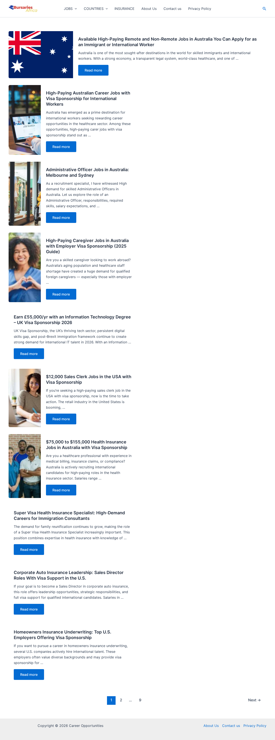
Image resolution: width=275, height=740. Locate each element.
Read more (93, 70)
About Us (149, 8)
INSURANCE (124, 8)
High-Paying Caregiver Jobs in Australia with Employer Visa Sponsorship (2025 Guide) (87, 246)
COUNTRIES (94, 8)
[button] (75, 8)
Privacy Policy (199, 8)
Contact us (172, 8)
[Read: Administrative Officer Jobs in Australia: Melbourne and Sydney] (25, 193)
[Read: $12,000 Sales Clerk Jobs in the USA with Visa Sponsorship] (25, 397)
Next (254, 700)
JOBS (68, 8)
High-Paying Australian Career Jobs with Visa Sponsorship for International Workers (88, 98)
